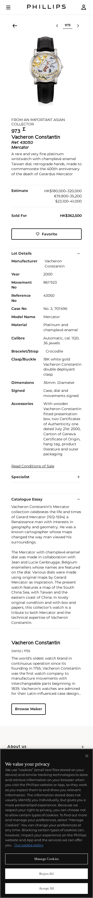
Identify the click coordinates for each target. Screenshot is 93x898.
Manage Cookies (46, 859)
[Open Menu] (12, 7)
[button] (46, 71)
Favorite (49, 234)
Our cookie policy (28, 845)
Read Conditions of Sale (32, 466)
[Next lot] (78, 25)
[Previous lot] (57, 25)
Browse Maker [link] (28, 709)
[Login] (84, 7)
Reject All (46, 874)
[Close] (86, 756)
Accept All (46, 888)
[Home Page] (46, 7)
